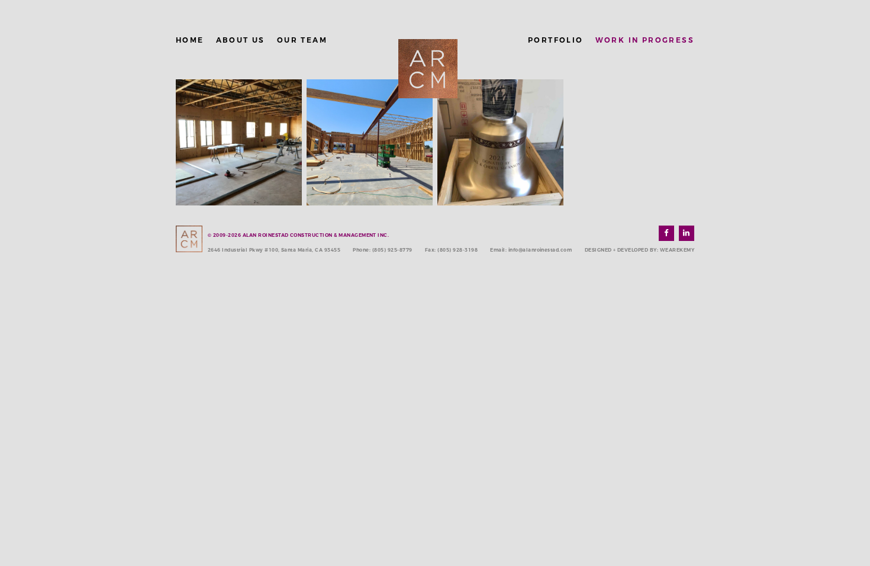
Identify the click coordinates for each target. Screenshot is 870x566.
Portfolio (556, 40)
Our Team (302, 40)
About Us (240, 40)
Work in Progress (644, 40)
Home (190, 40)
